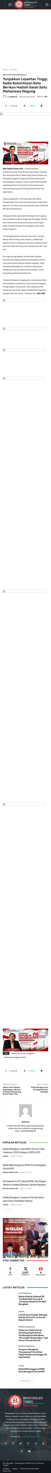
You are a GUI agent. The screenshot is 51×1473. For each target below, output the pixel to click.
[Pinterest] (28, 1443)
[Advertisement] (25, 37)
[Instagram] (13, 1443)
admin (5, 1156)
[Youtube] (29, 1451)
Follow (25, 1267)
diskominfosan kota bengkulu (22, 1053)
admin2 (13, 97)
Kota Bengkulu (19, 75)
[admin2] (5, 97)
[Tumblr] (43, 1443)
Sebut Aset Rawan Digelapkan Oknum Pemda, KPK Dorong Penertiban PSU (12, 1090)
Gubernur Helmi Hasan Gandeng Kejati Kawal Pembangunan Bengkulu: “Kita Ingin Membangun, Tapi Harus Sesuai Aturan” (33, 1335)
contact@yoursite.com (31, 1437)
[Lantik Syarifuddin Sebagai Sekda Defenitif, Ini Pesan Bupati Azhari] (9, 1316)
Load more (24, 1380)
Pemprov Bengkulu (27, 1327)
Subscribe (40, 1267)
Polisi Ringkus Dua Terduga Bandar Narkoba (39, 1089)
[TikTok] (36, 1443)
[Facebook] (5, 1443)
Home (5, 69)
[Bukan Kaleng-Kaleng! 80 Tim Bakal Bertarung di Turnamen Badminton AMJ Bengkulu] (9, 1299)
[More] (41, 106)
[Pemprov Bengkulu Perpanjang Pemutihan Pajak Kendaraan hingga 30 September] (9, 1352)
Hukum (21, 1311)
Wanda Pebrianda (10, 1172)
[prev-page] (4, 1210)
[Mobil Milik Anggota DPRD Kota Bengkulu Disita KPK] (9, 1369)
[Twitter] (22, 1451)
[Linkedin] (21, 1443)
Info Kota (13, 69)
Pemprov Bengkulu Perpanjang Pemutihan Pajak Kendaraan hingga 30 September (33, 1353)
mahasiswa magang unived (15, 1057)
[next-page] (9, 1210)
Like (10, 1267)
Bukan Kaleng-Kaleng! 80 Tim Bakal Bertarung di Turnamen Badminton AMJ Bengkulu (32, 1300)
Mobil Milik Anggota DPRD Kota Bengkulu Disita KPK (32, 1370)
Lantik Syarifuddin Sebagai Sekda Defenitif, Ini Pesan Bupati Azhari (33, 1317)
